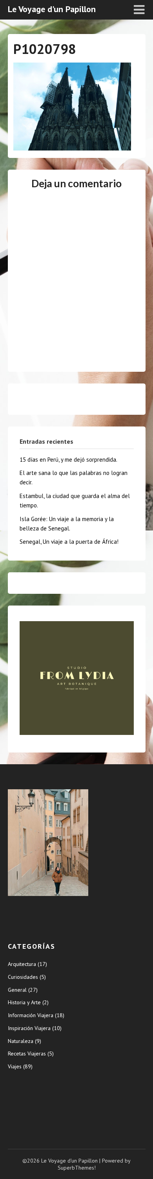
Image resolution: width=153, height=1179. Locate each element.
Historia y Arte (24, 1002)
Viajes (15, 1066)
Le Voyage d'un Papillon (52, 9)
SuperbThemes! (77, 1167)
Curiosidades (23, 976)
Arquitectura (22, 964)
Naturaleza (20, 1041)
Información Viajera (30, 1015)
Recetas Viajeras (27, 1053)
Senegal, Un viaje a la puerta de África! (69, 541)
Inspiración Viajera (29, 1028)
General (17, 989)
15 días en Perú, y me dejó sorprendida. (68, 459)
